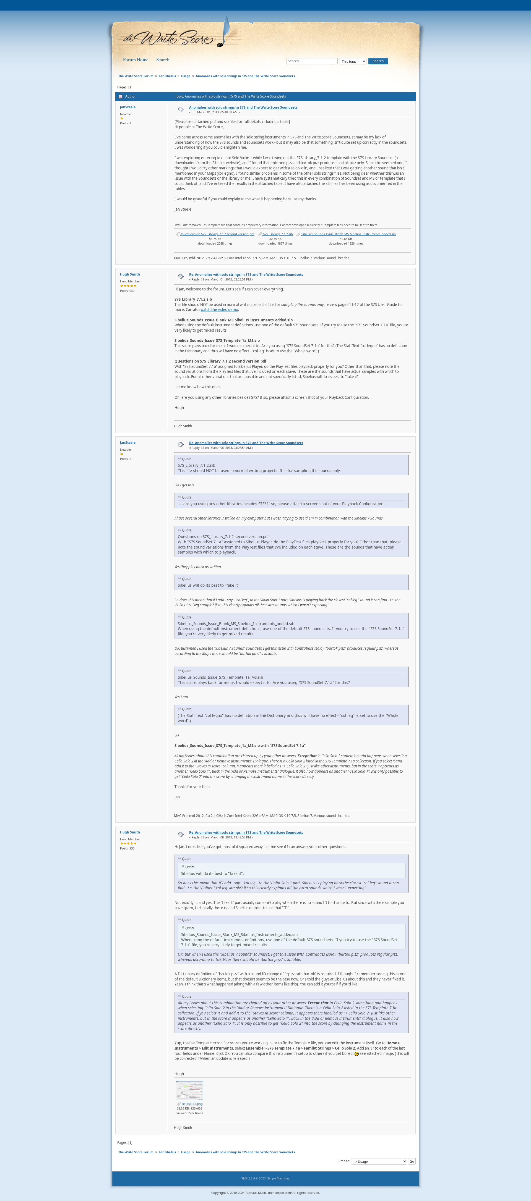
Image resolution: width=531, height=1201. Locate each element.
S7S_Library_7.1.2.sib (277, 234)
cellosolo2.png (192, 1104)
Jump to (343, 1161)
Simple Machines (278, 1178)
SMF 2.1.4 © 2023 (253, 1178)
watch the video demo (219, 309)
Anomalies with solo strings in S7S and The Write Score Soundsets (243, 107)
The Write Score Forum (181, 34)
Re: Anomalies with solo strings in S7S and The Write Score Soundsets (246, 274)
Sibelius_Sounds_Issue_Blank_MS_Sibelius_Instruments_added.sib (348, 234)
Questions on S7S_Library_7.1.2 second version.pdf (217, 234)
